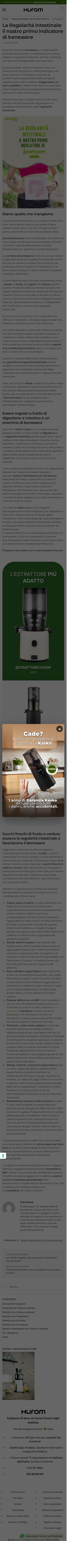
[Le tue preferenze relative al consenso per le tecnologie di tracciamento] (3, 1156)
